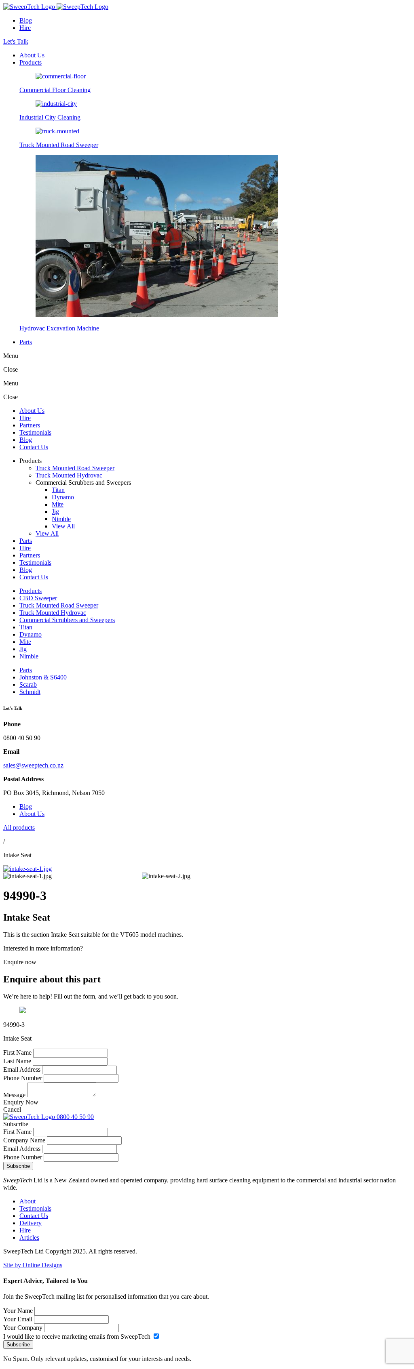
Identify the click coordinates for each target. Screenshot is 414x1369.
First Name (17, 1052)
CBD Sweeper (38, 598)
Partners (29, 425)
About (27, 1201)
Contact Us (33, 447)
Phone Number (22, 1078)
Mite (57, 504)
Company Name (24, 1140)
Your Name (18, 1310)
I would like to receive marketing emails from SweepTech (77, 1336)
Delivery (30, 1223)
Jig (55, 511)
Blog (25, 20)
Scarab (28, 684)
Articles (29, 1237)
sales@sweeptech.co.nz (33, 765)
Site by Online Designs (32, 1265)
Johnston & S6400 (43, 677)
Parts (25, 342)
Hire (25, 27)
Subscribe (18, 1166)
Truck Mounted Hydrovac (69, 475)
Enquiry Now (20, 1102)
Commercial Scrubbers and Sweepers (67, 619)
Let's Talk (15, 41)
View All (63, 526)
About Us (31, 55)
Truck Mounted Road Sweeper (75, 468)
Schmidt (29, 691)
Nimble (61, 518)
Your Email (17, 1319)
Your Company (22, 1327)
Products (30, 62)
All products (19, 827)
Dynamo (63, 497)
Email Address (21, 1069)
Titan (58, 489)
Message (14, 1094)
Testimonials (35, 432)
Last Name (17, 1061)
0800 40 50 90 (75, 1116)
